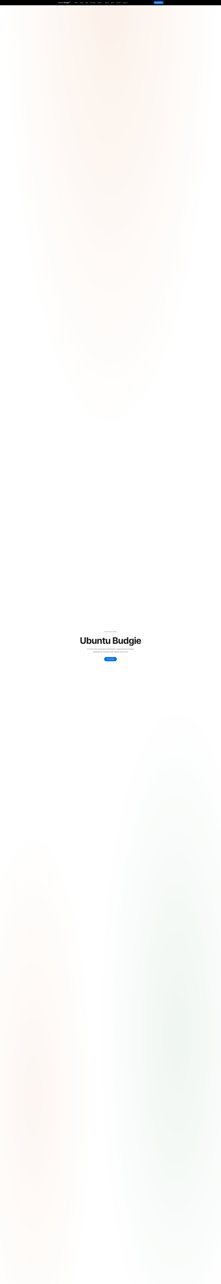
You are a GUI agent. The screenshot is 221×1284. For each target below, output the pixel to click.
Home (76, 2)
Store (112, 2)
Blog (86, 2)
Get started (110, 659)
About (81, 2)
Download (158, 2)
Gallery (99, 2)
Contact (118, 2)
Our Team (92, 2)
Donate (107, 2)
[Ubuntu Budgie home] (64, 2)
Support (125, 2)
